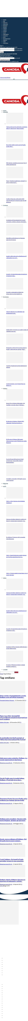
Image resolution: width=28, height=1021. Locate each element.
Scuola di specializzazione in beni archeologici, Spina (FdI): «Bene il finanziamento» (14, 461)
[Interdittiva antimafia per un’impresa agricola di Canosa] (14, 235)
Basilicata (5, 24)
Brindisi (5, 27)
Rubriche (5, 483)
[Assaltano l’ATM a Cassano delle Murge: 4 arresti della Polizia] (14, 643)
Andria (4, 19)
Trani (4, 41)
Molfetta (5, 35)
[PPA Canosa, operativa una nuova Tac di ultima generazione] (14, 159)
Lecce (4, 32)
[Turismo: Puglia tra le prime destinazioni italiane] (14, 362)
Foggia (4, 31)
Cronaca (5, 205)
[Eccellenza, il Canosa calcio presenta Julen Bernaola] (14, 534)
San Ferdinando (6, 38)
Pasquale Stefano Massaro (7, 700)
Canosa (5, 28)
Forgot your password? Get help (8, 53)
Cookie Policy (9, 949)
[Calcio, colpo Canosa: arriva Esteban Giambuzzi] (14, 498)
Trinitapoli (5, 43)
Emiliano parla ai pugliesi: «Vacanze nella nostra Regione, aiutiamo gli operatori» (13, 819)
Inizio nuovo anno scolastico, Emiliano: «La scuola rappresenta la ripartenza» (13, 759)
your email (17, 58)
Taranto (5, 40)
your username (18, 48)
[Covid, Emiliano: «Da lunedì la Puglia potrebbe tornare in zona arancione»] (12, 856)
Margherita (6, 34)
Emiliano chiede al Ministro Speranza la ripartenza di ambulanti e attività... (12, 880)
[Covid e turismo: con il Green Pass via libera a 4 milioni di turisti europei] (14, 380)
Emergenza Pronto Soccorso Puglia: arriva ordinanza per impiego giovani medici (13, 799)
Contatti (5, 669)
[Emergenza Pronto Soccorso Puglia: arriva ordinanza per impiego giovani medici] (12, 795)
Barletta (5, 22)
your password (18, 50)
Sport (4, 486)
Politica (5, 388)
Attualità (5, 112)
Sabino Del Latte (4, 722)
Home (4, 110)
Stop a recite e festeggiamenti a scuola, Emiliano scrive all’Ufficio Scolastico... (13, 696)
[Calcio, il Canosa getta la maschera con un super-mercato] (14, 570)
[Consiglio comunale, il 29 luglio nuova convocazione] (14, 475)
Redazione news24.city (6, 763)
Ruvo (4, 37)
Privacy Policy (3, 949)
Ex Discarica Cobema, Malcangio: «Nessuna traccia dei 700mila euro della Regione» (16, 441)
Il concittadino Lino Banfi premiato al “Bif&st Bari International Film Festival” (13, 738)
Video (4, 578)
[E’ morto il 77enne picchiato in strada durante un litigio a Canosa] (14, 661)
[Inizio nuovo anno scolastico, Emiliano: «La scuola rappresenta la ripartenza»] (12, 755)
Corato (5, 29)
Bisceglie (5, 25)
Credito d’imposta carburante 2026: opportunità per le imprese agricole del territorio (16, 200)
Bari (4, 21)
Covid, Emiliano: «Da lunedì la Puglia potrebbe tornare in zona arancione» (12, 860)
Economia (6, 296)
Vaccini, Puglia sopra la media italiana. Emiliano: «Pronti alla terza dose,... (12, 779)
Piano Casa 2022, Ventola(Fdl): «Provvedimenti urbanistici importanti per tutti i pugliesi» (13, 717)
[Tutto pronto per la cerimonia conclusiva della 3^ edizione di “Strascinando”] (14, 123)
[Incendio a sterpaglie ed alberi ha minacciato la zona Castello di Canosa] (14, 289)
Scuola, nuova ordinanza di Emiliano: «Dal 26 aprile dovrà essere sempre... (13, 840)
